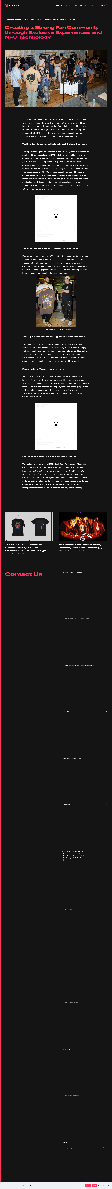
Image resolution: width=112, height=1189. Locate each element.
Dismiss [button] (94, 1185)
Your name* (65, 863)
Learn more (46, 1185)
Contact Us (102, 5)
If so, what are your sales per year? (72, 758)
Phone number (66, 1049)
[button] (103, 1185)
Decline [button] (88, 1185)
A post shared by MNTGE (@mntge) (56, 240)
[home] (13, 5)
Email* (64, 956)
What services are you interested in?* (72, 851)
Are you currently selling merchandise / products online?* (78, 665)
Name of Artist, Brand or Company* (72, 572)
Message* (65, 1142)
